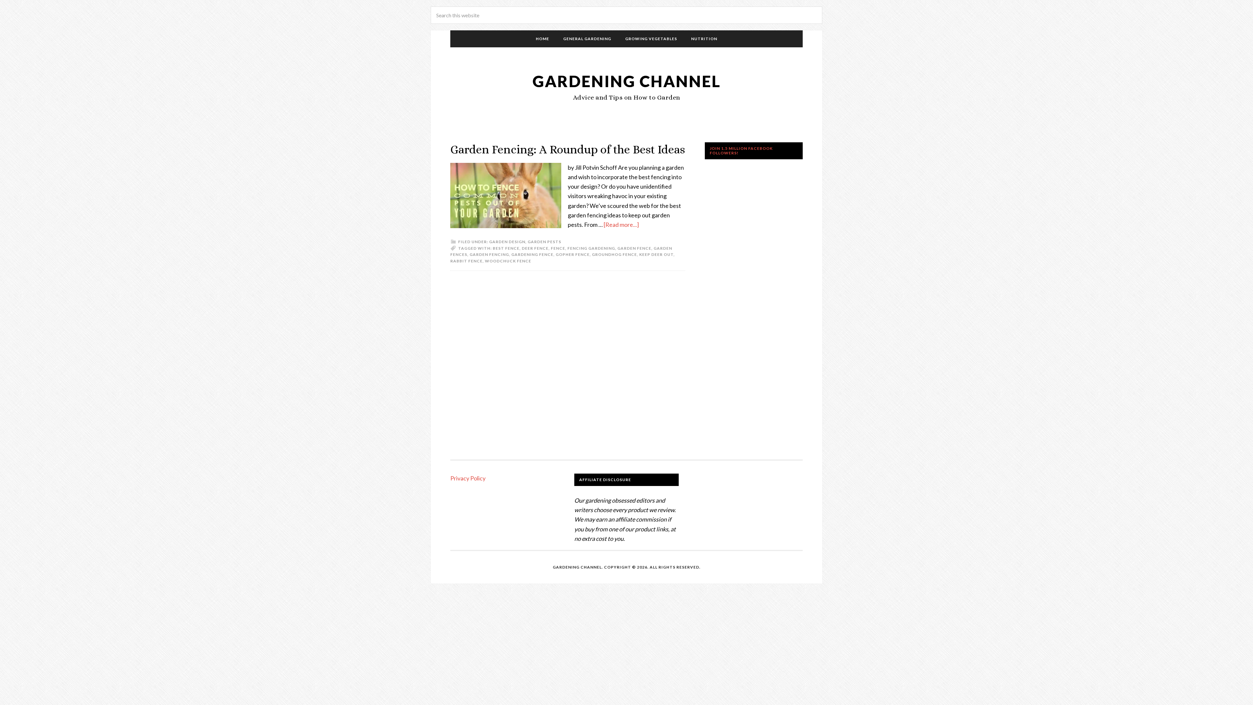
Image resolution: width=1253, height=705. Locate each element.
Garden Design (507, 241)
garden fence (634, 248)
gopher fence (573, 254)
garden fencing (489, 254)
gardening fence (532, 254)
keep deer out (656, 254)
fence (558, 248)
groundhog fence (614, 254)
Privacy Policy (468, 478)
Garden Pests (544, 241)
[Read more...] (621, 224)
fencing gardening (591, 248)
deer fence (535, 248)
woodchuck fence (508, 260)
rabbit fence (466, 260)
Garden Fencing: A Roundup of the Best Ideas (567, 149)
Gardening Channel (627, 81)
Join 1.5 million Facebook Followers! (741, 150)
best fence (506, 248)
